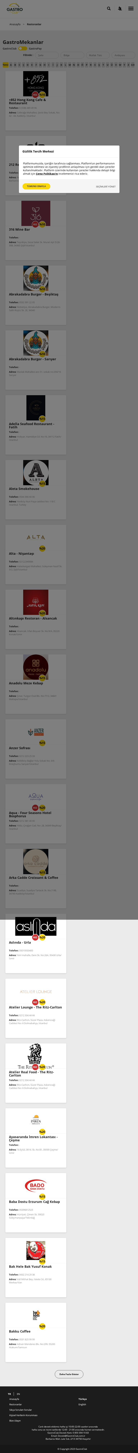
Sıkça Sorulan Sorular (20, 1409)
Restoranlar (15, 1404)
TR (9, 1394)
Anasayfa (15, 24)
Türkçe (83, 1399)
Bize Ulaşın (15, 1420)
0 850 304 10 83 (81, 1432)
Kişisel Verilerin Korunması (23, 1415)
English (82, 1404)
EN (18, 1394)
